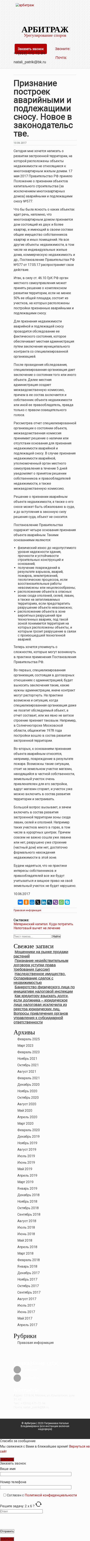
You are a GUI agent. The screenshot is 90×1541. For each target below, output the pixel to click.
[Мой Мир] (32, 902)
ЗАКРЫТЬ (7, 1459)
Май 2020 (24, 1111)
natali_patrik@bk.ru (30, 62)
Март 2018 (25, 1253)
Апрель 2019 (27, 1175)
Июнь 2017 (26, 1312)
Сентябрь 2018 (28, 1214)
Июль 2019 (26, 1156)
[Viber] (55, 902)
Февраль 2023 (28, 1052)
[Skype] (67, 902)
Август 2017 (26, 1299)
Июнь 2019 (26, 1162)
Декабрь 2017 (28, 1273)
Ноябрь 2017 (27, 1279)
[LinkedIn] (43, 902)
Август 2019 (26, 1150)
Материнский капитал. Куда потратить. (44, 924)
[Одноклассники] (26, 902)
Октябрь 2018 (28, 1208)
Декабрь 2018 (28, 1195)
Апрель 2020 (27, 1117)
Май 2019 (24, 1169)
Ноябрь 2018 (27, 1201)
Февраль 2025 (28, 1039)
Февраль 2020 (28, 1130)
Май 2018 (24, 1240)
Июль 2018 (26, 1227)
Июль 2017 (26, 1305)
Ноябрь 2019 (27, 1143)
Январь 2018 (27, 1266)
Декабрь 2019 (28, 1137)
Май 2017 (24, 1318)
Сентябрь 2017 (28, 1292)
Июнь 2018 (26, 1234)
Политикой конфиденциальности (51, 1495)
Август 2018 (26, 1221)
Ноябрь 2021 (27, 1059)
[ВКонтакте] (20, 902)
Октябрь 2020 (28, 1098)
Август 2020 (26, 1104)
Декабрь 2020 (28, 1085)
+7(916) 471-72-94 (29, 53)
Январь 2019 (27, 1188)
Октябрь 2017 (28, 1286)
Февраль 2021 (28, 1078)
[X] (37, 902)
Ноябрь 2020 (27, 1091)
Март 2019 (25, 1182)
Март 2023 (25, 1046)
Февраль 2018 (28, 1260)
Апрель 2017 (27, 1325)
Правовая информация (27, 910)
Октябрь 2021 (28, 1065)
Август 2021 (26, 1072)
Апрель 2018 (27, 1247)
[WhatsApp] (61, 902)
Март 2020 (25, 1124)
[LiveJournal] (49, 902)
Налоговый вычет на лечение (37, 928)
